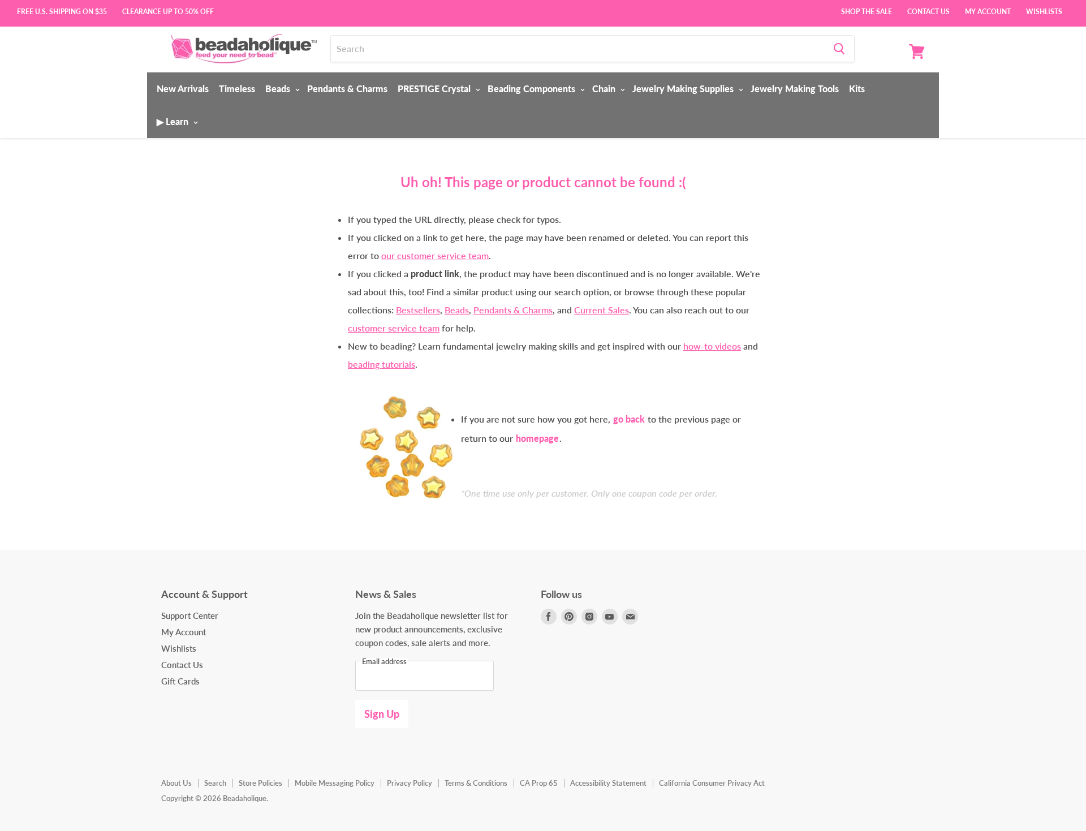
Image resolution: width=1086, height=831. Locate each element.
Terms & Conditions (476, 782)
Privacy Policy (409, 782)
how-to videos (712, 346)
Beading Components (533, 88)
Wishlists (1044, 10)
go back (629, 419)
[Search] (839, 49)
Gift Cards (180, 681)
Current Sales (601, 309)
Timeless (237, 88)
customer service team (393, 327)
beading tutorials (381, 364)
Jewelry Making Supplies (684, 88)
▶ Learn (174, 121)
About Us (176, 782)
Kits (857, 88)
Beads (278, 88)
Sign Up (381, 714)
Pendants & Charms (347, 88)
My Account (988, 10)
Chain (605, 88)
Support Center (189, 615)
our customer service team (435, 255)
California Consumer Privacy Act (712, 782)
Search (215, 782)
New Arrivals (183, 88)
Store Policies (260, 782)
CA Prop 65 (539, 782)
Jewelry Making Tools (795, 88)
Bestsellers (418, 309)
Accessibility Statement (608, 782)
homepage (537, 438)
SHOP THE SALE (866, 10)
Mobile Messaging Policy (334, 782)
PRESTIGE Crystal (435, 88)
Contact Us (928, 10)
